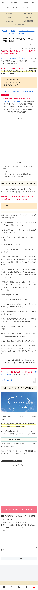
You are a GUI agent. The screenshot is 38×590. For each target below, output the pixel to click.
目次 (16, 162)
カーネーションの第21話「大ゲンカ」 (13, 58)
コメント (5, 530)
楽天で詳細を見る (8, 380)
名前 (2, 550)
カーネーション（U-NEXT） (14, 101)
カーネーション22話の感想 (15, 176)
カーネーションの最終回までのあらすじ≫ (19, 91)
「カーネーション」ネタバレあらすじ (12, 460)
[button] (34, 364)
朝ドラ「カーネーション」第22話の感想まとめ (18, 174)
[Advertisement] (19, 139)
